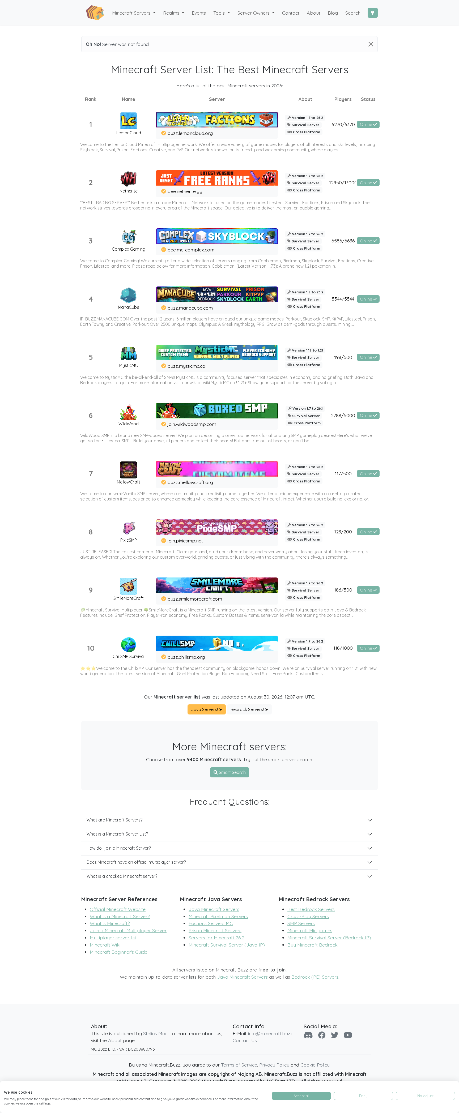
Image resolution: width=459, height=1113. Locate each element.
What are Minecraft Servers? (114, 820)
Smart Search (232, 772)
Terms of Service (239, 1065)
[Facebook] (322, 1035)
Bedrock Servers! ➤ (249, 709)
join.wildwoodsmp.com (191, 424)
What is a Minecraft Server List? (117, 834)
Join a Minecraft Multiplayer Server (128, 930)
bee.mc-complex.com (190, 249)
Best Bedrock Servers (311, 909)
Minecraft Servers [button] (132, 13)
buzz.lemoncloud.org (190, 133)
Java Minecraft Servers (214, 909)
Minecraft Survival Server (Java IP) (227, 945)
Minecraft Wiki (105, 945)
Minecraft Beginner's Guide (118, 952)
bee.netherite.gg (184, 191)
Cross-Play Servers (308, 916)
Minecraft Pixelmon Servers (218, 916)
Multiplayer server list (113, 937)
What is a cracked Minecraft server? (122, 876)
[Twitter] (334, 1035)
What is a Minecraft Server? (120, 916)
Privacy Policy (274, 1065)
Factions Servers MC (211, 923)
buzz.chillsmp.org (186, 657)
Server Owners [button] (254, 13)
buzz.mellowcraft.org (190, 482)
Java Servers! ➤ (206, 709)
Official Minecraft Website (118, 909)
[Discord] (308, 1035)
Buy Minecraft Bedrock (312, 945)
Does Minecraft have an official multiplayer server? (136, 862)
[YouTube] (348, 1035)
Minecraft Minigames (309, 930)
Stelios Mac (155, 1033)
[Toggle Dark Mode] (373, 13)
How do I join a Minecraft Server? (119, 848)
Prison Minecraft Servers (215, 930)
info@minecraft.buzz (270, 1033)
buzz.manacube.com (190, 308)
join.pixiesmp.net (185, 540)
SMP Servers (301, 923)
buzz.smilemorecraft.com (194, 599)
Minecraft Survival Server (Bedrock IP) (329, 937)
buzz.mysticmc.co (186, 366)
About (115, 1040)
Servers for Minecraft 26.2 (216, 937)
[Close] (370, 44)
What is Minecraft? (110, 923)
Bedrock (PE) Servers (314, 977)
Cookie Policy (315, 1065)
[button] (173, 13)
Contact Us (245, 1040)
